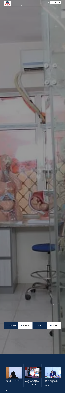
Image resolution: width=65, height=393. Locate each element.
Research (46, 5)
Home (12, 5)
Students (41, 5)
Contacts (54, 5)
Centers (26, 5)
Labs (51, 5)
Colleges (21, 5)
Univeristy (16, 5)
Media (37, 5)
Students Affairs (31, 5)
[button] (55, 304)
